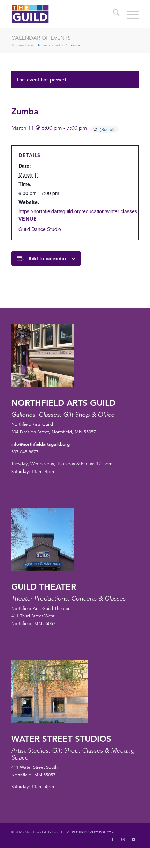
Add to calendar (47, 258)
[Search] (113, 14)
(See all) (108, 129)
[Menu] (129, 14)
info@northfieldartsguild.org (40, 444)
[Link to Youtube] (133, 839)
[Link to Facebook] (112, 839)
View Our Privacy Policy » (90, 832)
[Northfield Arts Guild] (62, 14)
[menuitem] (113, 14)
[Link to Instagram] (123, 839)
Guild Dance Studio (39, 228)
